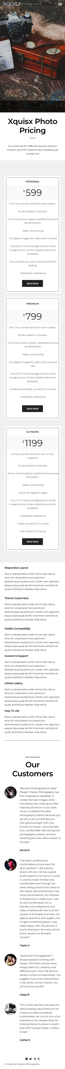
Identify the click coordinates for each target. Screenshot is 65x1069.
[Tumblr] (34, 1058)
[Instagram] (38, 1058)
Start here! (32, 283)
